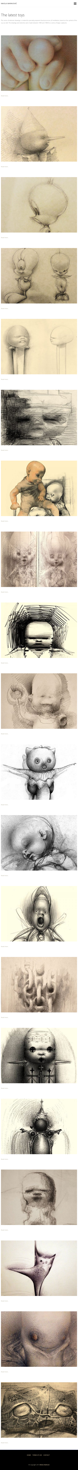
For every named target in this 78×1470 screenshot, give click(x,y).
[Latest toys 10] (39, 1126)
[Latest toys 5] (39, 346)
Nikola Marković (45, 1465)
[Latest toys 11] (39, 1055)
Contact (46, 1455)
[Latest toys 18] (39, 559)
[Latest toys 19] (39, 1339)
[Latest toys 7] (39, 488)
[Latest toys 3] (39, 205)
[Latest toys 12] (39, 984)
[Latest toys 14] (39, 843)
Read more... (5, 96)
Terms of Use (37, 1455)
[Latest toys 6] (39, 417)
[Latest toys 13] (39, 913)
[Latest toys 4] (39, 275)
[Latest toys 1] (39, 63)
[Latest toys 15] (39, 772)
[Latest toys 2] (39, 134)
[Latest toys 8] (39, 1268)
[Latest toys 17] (39, 630)
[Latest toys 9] (39, 1197)
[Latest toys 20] (39, 1410)
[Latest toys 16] (39, 701)
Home (29, 1455)
